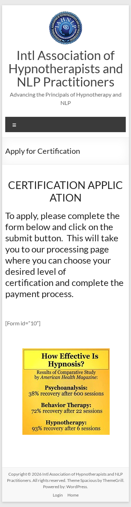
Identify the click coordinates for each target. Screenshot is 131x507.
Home (73, 495)
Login (58, 495)
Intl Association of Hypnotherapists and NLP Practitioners (65, 68)
